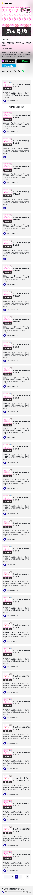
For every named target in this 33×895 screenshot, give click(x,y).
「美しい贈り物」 (7, 48)
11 (27, 876)
